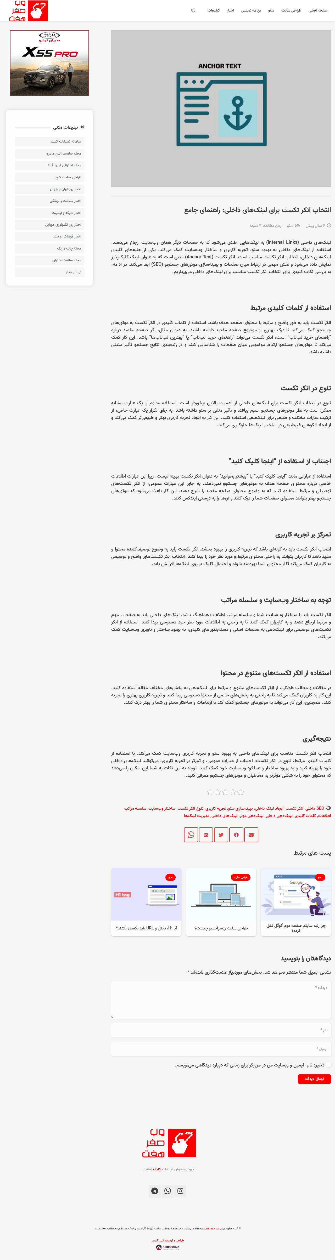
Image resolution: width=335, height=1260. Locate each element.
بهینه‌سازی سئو (240, 808)
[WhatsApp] (168, 1191)
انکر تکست (294, 808)
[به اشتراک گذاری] (236, 834)
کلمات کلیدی (305, 816)
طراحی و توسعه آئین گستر (167, 1240)
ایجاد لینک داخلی (269, 808)
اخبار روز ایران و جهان (65, 189)
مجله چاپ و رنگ (69, 249)
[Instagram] (180, 1191)
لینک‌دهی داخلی (279, 816)
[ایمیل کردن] (251, 834)
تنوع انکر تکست (190, 808)
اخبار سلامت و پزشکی (65, 201)
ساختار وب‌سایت (161, 808)
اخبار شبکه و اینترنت (66, 213)
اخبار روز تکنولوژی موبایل (63, 225)
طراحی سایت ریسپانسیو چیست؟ (221, 928)
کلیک (157, 1169)
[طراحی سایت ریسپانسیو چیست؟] (221, 872)
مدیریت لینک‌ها (196, 816)
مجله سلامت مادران (66, 260)
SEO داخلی (314, 808)
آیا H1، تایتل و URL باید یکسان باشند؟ (146, 928)
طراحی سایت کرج (68, 177)
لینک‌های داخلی (224, 816)
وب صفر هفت (212, 1228)
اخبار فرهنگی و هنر (67, 237)
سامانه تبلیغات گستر (66, 142)
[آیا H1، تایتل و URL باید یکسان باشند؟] (146, 872)
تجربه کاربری (215, 808)
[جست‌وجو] (193, 10)
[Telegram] (155, 1191)
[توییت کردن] (221, 834)
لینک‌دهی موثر (252, 816)
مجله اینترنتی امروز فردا (64, 165)
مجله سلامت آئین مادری (63, 154)
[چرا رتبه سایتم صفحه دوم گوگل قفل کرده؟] (296, 872)
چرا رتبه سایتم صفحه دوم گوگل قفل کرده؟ (296, 928)
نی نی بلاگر (73, 272)
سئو (290, 226)
